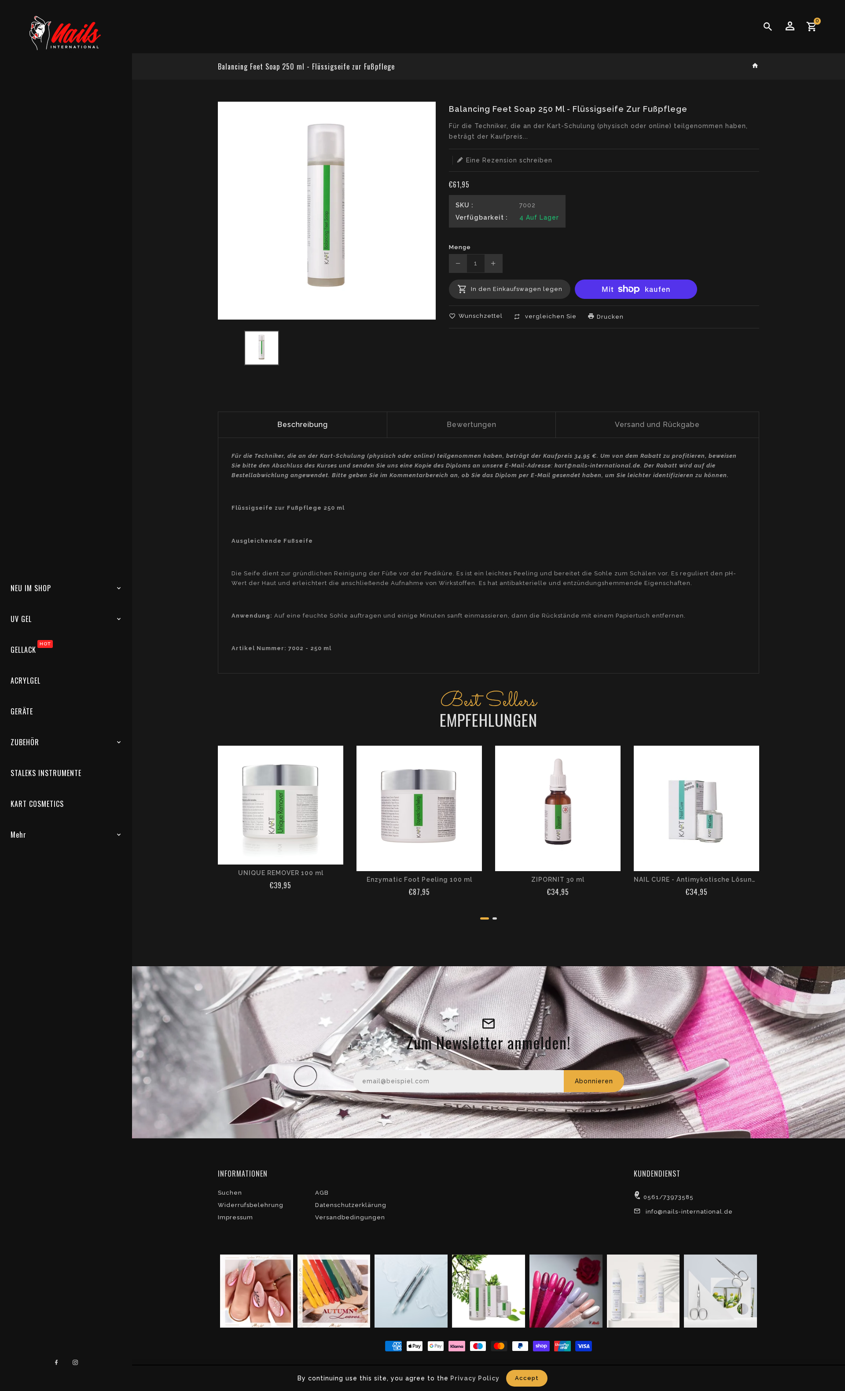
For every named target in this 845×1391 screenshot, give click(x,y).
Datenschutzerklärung (350, 1205)
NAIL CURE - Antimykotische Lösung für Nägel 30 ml (696, 879)
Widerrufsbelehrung (250, 1205)
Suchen (230, 1192)
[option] (261, 348)
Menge (460, 247)
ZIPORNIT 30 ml (557, 879)
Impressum (235, 1217)
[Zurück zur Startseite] (755, 66)
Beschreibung (302, 424)
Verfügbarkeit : (482, 217)
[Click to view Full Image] (255, 1290)
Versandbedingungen (350, 1217)
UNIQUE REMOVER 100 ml (280, 872)
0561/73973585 (668, 1197)
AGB (322, 1192)
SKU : (465, 205)
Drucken (609, 316)
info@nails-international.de (689, 1211)
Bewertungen (471, 424)
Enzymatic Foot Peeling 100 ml (419, 879)
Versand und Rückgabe (657, 424)
